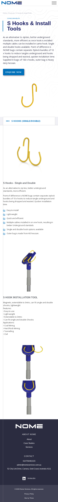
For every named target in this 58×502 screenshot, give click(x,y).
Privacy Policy (29, 494)
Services (29, 447)
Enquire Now (14, 72)
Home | (5, 13)
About (29, 439)
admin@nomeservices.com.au (29, 465)
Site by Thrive (29, 498)
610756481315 (29, 461)
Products (11, 13)
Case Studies (29, 443)
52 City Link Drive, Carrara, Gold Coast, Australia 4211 (29, 469)
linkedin (32, 478)
